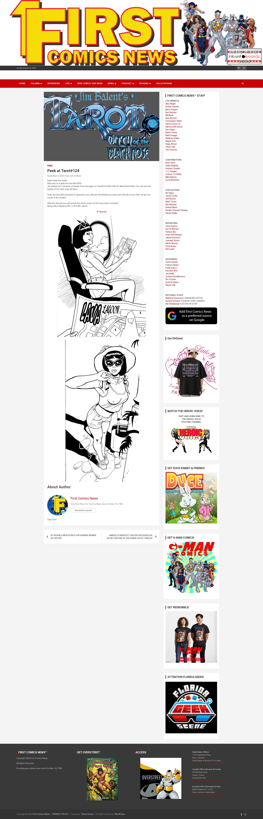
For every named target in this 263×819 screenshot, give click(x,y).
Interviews (53, 83)
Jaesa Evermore (172, 237)
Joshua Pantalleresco (175, 276)
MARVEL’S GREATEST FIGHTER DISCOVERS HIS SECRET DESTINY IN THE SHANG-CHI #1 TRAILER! (129, 536)
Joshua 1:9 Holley (173, 174)
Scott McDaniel (172, 180)
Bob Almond (171, 118)
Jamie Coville (171, 196)
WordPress (120, 814)
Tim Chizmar (171, 149)
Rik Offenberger (172, 304)
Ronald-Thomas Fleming (176, 210)
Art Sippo (169, 193)
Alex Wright (170, 103)
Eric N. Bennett (172, 229)
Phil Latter (170, 249)
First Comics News (73, 176)
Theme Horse (87, 814)
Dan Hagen (170, 129)
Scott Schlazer (172, 282)
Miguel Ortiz (170, 141)
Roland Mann (171, 207)
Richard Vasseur (172, 301)
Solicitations (164, 83)
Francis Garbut (172, 265)
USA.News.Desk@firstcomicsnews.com (207, 764)
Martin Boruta (171, 243)
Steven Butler (171, 213)
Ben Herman (171, 112)
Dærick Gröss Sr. (172, 124)
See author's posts (83, 510)
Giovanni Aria (171, 270)
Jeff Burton (170, 198)
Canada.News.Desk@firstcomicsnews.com (208, 781)
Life (67, 83)
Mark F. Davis (171, 132)
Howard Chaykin (172, 168)
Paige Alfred (170, 144)
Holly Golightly (171, 165)
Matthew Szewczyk (174, 298)
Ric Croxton (170, 279)
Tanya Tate (170, 147)
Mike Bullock (171, 177)
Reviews (143, 83)
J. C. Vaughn (171, 171)
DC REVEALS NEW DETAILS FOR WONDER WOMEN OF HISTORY (73, 536)
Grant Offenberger (173, 234)
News (111, 83)
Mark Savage (171, 135)
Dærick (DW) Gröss (174, 126)
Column (35, 83)
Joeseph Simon (172, 240)
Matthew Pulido (172, 138)
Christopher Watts (173, 121)
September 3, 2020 (55, 176)
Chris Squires (171, 226)
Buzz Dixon (170, 162)
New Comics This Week (89, 83)
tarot (54, 519)
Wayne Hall (170, 285)
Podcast (127, 83)
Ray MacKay (170, 204)
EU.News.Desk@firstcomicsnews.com (206, 795)
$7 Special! (101, 211)
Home (22, 83)
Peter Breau (170, 246)
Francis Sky (170, 232)
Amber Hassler (172, 106)
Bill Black (169, 115)
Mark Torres (170, 201)
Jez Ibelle (169, 273)
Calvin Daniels (171, 262)
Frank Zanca (171, 268)
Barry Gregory (171, 109)
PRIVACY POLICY (60, 814)
